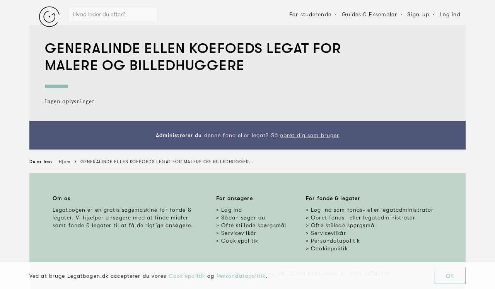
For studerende (310, 14)
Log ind (450, 14)
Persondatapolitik (241, 276)
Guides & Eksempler (369, 14)
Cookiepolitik (187, 276)
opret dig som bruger (309, 135)
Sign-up (418, 14)
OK (450, 276)
